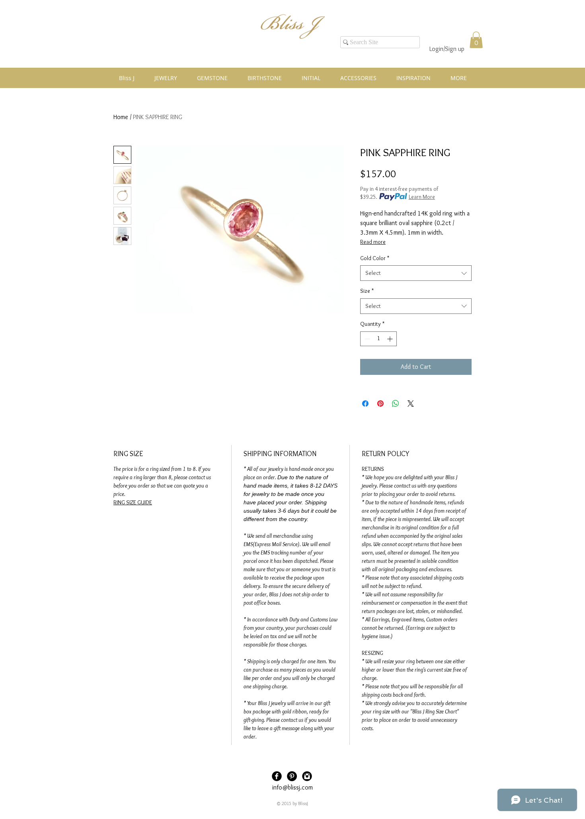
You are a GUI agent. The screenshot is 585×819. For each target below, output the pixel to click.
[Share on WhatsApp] (395, 403)
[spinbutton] (378, 339)
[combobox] (416, 273)
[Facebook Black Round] (277, 776)
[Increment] (391, 339)
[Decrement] (366, 339)
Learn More (422, 196)
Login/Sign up (446, 49)
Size (367, 290)
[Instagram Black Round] (307, 776)
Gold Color (374, 258)
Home (120, 117)
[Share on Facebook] (365, 403)
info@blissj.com (292, 787)
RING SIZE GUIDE (132, 502)
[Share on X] (410, 403)
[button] (476, 39)
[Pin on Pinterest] (380, 403)
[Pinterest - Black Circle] (292, 776)
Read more (373, 241)
